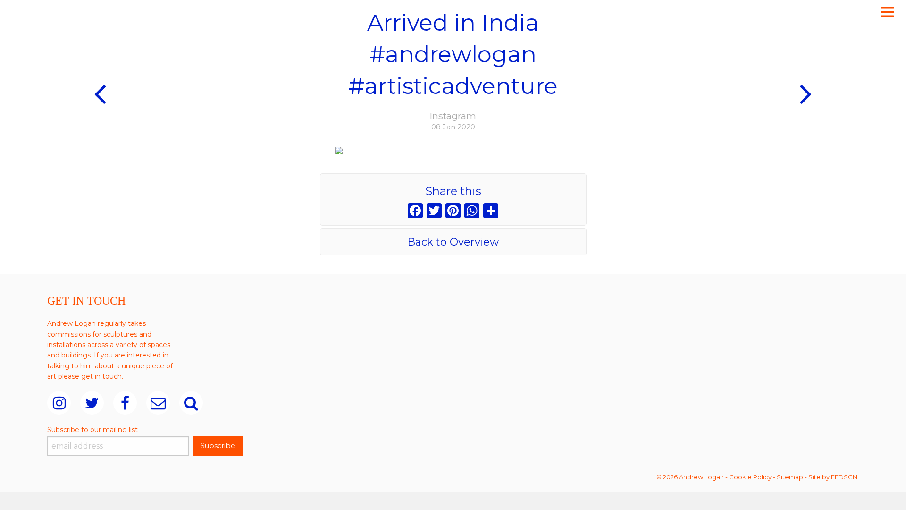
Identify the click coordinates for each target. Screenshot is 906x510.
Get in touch (86, 301)
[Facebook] (415, 212)
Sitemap (790, 477)
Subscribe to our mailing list (92, 429)
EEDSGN (844, 477)
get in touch (101, 376)
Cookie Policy (750, 477)
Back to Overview (453, 242)
